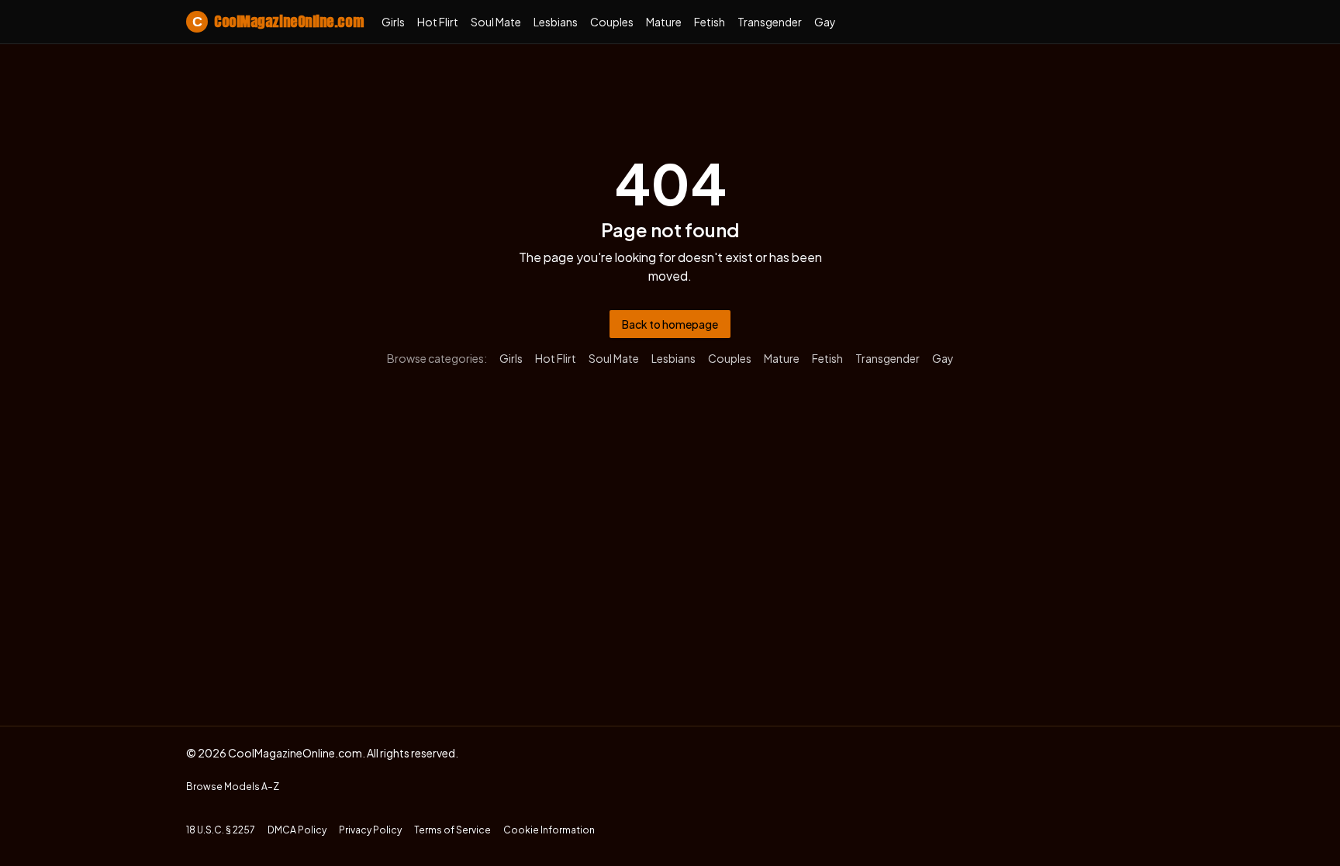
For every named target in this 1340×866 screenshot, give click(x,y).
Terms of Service (452, 830)
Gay (825, 22)
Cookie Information (549, 830)
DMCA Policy (297, 830)
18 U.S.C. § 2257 (220, 830)
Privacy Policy (370, 830)
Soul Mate (496, 22)
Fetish (709, 22)
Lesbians (556, 22)
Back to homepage (670, 324)
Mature (664, 22)
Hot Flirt (437, 22)
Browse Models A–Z (232, 786)
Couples (612, 22)
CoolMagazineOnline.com (277, 21)
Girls (393, 22)
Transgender (769, 22)
